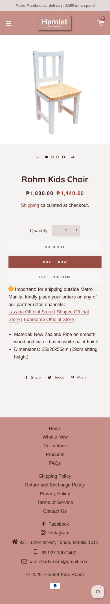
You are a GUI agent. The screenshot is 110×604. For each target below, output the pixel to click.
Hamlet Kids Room (64, 574)
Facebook (58, 524)
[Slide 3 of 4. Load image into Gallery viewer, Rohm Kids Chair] (58, 157)
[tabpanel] (55, 89)
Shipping (30, 205)
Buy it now (55, 262)
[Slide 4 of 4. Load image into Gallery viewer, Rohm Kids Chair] (63, 157)
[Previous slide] (37, 157)
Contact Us (55, 511)
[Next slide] (72, 157)
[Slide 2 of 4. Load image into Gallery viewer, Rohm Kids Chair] (52, 157)
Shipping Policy (55, 476)
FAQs (55, 463)
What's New (55, 437)
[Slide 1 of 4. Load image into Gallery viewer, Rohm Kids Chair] (46, 157)
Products (55, 454)
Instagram (58, 533)
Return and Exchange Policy (55, 485)
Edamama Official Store (49, 319)
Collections (55, 445)
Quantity (39, 230)
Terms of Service (55, 502)
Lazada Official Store (30, 312)
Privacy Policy (55, 493)
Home (55, 428)
